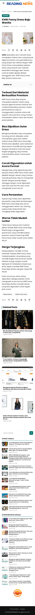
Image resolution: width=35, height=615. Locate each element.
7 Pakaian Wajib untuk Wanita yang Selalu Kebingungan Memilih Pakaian (20, 540)
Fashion (9, 11)
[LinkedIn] (25, 50)
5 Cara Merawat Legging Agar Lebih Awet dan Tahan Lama (20, 519)
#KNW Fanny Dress (21, 294)
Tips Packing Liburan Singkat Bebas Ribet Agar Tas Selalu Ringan (20, 449)
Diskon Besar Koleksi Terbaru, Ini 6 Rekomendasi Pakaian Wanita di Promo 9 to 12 (17, 417)
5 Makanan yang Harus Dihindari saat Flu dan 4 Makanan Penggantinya (20, 568)
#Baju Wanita (7, 294)
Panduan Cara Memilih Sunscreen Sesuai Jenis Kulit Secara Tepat (20, 495)
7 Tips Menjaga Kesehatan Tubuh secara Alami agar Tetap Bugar (20, 575)
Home (4, 11)
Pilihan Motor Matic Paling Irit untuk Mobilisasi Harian (20, 553)
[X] (13, 50)
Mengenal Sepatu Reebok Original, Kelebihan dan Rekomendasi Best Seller (17, 388)
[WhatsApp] (17, 50)
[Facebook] (9, 50)
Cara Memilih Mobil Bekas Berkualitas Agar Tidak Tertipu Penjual (19, 480)
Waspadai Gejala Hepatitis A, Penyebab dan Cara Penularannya (20, 525)
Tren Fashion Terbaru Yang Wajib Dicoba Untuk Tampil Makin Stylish (15, 360)
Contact (22, 609)
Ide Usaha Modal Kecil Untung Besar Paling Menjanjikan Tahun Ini (20, 507)
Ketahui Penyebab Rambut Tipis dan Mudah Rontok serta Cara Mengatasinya (21, 532)
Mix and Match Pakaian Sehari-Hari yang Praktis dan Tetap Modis (17, 331)
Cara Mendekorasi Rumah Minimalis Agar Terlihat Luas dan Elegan (21, 473)
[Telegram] (21, 50)
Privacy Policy (14, 609)
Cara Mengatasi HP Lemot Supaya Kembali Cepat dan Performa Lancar (21, 466)
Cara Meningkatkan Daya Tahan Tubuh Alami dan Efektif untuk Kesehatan (20, 488)
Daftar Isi (8, 84)
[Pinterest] (29, 50)
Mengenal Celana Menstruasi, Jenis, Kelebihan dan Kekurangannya (20, 547)
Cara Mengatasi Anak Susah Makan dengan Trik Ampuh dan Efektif (20, 443)
